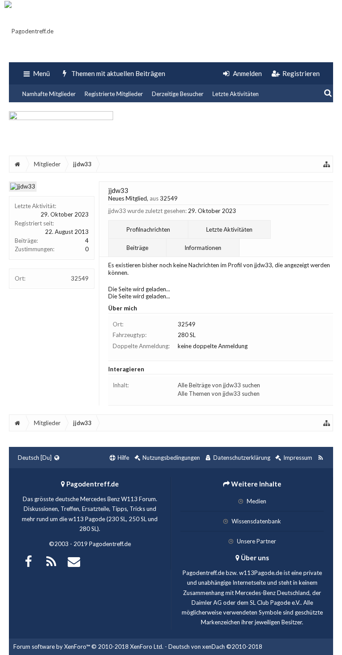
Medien (255, 501)
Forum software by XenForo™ (88, 646)
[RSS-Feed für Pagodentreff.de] (320, 458)
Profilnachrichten (148, 229)
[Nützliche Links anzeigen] (326, 164)
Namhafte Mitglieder (49, 93)
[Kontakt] (74, 560)
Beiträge (137, 247)
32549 (80, 278)
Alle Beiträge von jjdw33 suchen (219, 385)
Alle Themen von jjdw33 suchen (219, 393)
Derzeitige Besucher (178, 93)
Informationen (202, 247)
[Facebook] (28, 560)
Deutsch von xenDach (215, 646)
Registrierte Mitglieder (114, 93)
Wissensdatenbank (255, 521)
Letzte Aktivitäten (235, 93)
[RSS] (51, 560)
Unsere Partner (256, 541)
